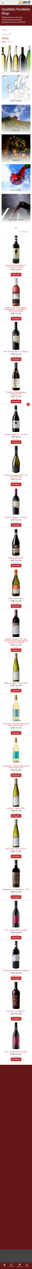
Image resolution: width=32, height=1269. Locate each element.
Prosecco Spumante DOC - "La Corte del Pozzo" (16, 476)
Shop (4, 42)
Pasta (4, 1123)
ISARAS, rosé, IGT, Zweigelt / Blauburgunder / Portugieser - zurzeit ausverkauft (16, 309)
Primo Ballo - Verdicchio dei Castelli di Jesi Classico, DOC (16, 724)
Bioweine (16, 160)
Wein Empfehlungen (16, 220)
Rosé (4, 1154)
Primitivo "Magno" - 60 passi (16, 517)
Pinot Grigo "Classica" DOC (16, 849)
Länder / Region (16, 101)
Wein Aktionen (16, 190)
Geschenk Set (7, 1135)
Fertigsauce (6, 1126)
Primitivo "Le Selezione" (16, 1011)
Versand (5, 1189)
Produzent (16, 130)
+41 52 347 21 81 (8, 1101)
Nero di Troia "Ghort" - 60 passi (16, 351)
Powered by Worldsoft (20, 1261)
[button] (6, 1242)
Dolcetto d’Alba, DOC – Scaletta (16, 434)
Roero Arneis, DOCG (16, 598)
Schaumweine (7, 1161)
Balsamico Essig (8, 1120)
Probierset (6, 1132)
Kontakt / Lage (8, 1198)
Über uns (5, 1201)
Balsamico (6, 1227)
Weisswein (6, 1151)
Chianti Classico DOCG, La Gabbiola (16, 970)
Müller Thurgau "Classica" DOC (16, 683)
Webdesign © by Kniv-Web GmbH (16, 1258)
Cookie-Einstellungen (10, 1253)
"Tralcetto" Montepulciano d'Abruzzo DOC (16, 393)
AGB (3, 1205)
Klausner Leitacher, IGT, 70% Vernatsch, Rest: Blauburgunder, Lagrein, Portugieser (16, 640)
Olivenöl (5, 1117)
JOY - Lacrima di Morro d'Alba (16, 930)
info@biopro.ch (8, 1097)
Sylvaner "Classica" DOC (16, 808)
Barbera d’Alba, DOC (16, 558)
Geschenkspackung (10, 1170)
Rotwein (5, 1157)
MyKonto (5, 1195)
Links (4, 1208)
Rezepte (5, 1233)
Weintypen (16, 71)
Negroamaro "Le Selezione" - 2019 (16, 889)
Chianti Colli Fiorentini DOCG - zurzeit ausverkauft (16, 266)
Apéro (4, 1129)
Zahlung (5, 1192)
